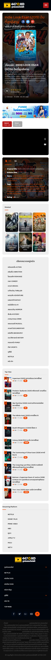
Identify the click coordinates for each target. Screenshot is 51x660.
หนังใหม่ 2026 (9, 584)
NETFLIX (11, 356)
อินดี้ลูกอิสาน (17, 193)
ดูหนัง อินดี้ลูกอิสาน (32, 186)
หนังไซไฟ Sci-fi (13, 305)
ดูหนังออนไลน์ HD (17, 632)
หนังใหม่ (30, 178)
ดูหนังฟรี (42, 186)
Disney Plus (12, 519)
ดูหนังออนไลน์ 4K (22, 189)
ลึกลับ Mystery (13, 314)
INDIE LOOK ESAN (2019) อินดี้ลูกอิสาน (25, 74)
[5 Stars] (20, 90)
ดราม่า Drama (17, 176)
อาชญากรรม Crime (14, 319)
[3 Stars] (16, 90)
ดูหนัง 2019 (26, 176)
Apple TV (11, 538)
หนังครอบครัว (26, 191)
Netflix (11, 514)
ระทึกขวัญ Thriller (15, 290)
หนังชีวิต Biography (15, 333)
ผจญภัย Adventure (15, 295)
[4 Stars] (18, 90)
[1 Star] (12, 90)
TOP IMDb (8, 606)
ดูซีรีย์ (10, 352)
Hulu (10, 542)
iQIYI (9, 533)
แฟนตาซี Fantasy (14, 300)
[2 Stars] (14, 90)
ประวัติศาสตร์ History (16, 338)
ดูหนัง (23, 186)
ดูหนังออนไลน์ (42, 74)
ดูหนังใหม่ (18, 191)
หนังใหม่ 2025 (8, 578)
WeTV (10, 547)
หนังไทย (36, 178)
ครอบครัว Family (14, 342)
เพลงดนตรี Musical (15, 323)
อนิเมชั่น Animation (15, 272)
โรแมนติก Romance (15, 276)
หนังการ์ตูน (8, 590)
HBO (9, 528)
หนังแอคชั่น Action (14, 267)
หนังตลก (17, 178)
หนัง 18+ (10, 361)
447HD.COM (35, 638)
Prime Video (13, 524)
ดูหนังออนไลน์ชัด (34, 189)
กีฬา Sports (12, 347)
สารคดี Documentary (16, 328)
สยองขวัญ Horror (15, 309)
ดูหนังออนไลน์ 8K (13, 623)
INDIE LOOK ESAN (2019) (20, 184)
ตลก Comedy (13, 281)
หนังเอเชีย (23, 178)
